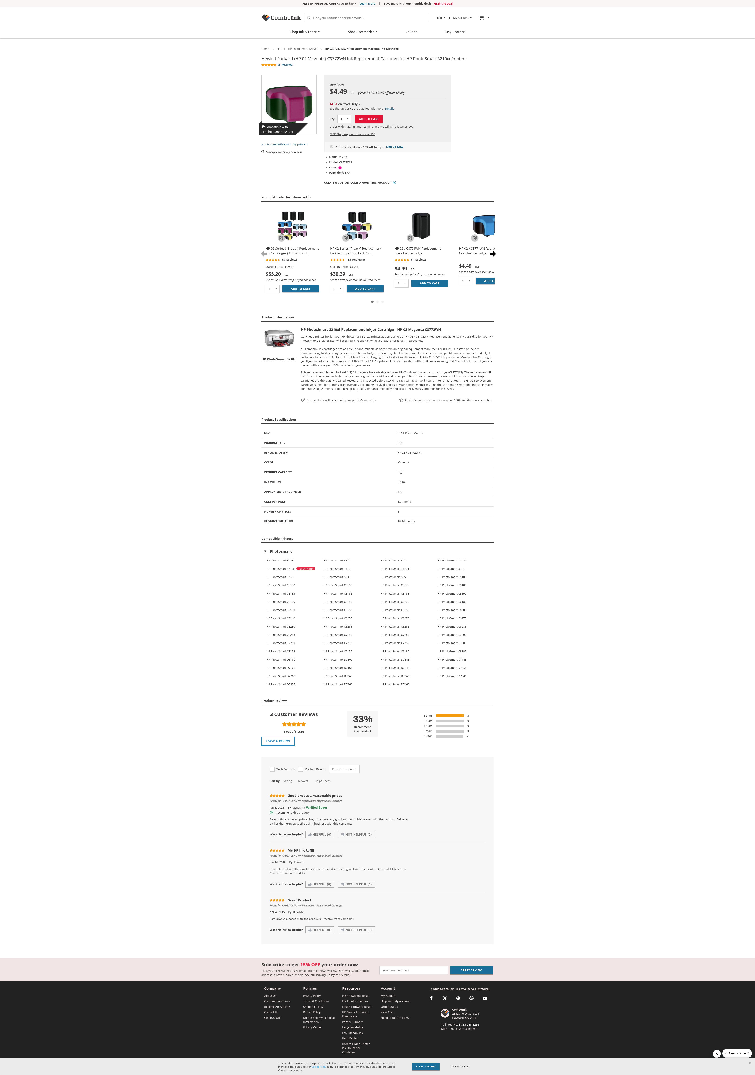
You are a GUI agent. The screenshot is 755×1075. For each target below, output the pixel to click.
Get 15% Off (272, 1018)
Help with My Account (395, 1001)
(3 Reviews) (285, 64)
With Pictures (285, 769)
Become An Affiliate (277, 1007)
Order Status (389, 1007)
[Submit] (309, 18)
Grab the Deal (443, 3)
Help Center (350, 1038)
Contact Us (271, 1012)
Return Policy (311, 1012)
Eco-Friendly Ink (352, 1033)
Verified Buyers (315, 769)
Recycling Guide (352, 1027)
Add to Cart (369, 119)
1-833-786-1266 (469, 1024)
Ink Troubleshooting (355, 1001)
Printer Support (352, 1022)
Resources (351, 989)
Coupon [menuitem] (411, 31)
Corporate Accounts (277, 1001)
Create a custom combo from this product (357, 182)
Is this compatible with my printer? (284, 144)
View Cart (387, 1012)
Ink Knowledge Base (355, 996)
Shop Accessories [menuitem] (361, 31)
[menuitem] (485, 18)
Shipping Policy (313, 1007)
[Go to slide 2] (377, 302)
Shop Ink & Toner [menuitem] (303, 31)
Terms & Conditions (316, 1001)
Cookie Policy (318, 1066)
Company (272, 989)
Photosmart (281, 551)
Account (388, 989)
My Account (388, 996)
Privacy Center (312, 1027)
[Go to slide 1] (372, 302)
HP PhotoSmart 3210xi (277, 131)
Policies (310, 989)
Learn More (367, 3)
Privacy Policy (325, 975)
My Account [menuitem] (461, 18)
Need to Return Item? (395, 1018)
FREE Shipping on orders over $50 (352, 134)
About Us (270, 996)
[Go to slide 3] (382, 302)
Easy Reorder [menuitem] (454, 31)
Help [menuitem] (439, 18)
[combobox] (366, 18)
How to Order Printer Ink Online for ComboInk (356, 1048)
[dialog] (377, 1066)
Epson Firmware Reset (357, 1007)
